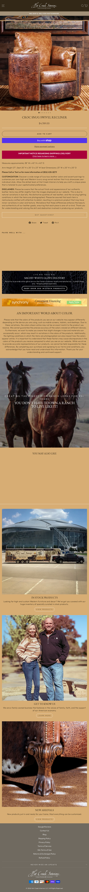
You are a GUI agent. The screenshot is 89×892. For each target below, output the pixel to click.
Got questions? (44, 215)
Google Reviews (44, 827)
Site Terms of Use (44, 850)
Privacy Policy (44, 842)
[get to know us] (44, 658)
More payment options (44, 146)
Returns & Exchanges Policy (44, 854)
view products (44, 819)
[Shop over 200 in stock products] (44, 282)
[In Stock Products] (44, 551)
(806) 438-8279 (50, 172)
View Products (44, 609)
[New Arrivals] (44, 764)
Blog (44, 834)
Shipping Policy (44, 838)
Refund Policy (44, 858)
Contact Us (44, 831)
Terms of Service (44, 846)
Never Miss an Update (44, 865)
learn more (44, 715)
